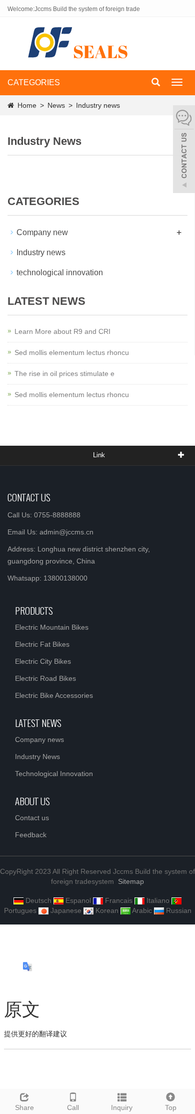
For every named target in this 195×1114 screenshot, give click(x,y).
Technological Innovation (54, 774)
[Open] (184, 150)
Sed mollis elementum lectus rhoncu (71, 352)
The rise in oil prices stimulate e (64, 373)
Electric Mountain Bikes (51, 627)
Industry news (97, 105)
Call (73, 1107)
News (57, 105)
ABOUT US (32, 801)
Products (34, 610)
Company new (42, 232)
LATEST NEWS (38, 722)
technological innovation (59, 272)
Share (24, 1107)
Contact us (32, 818)
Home (27, 105)
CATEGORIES (34, 82)
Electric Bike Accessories (54, 695)
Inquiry (121, 1107)
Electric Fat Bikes (42, 644)
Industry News (37, 757)
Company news (39, 739)
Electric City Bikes (43, 661)
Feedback (30, 835)
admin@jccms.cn (67, 532)
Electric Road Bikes (45, 678)
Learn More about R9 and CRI (62, 331)
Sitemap (131, 881)
